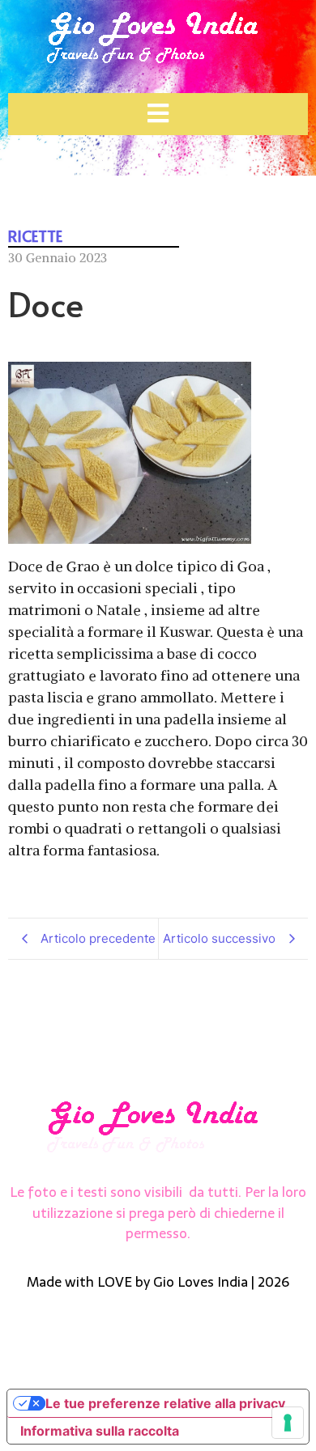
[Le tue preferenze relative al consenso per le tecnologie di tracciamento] (287, 1422)
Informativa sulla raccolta (99, 1431)
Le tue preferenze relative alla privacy (165, 1403)
